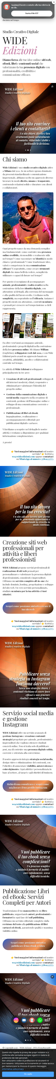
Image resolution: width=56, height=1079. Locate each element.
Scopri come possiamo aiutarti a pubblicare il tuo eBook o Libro (28, 944)
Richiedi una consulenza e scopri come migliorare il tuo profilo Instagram (28, 786)
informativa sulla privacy (12, 1069)
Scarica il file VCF (31, 13)
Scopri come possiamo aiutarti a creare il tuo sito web (28, 608)
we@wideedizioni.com (23, 456)
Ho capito (28, 1074)
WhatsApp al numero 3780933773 (36, 459)
